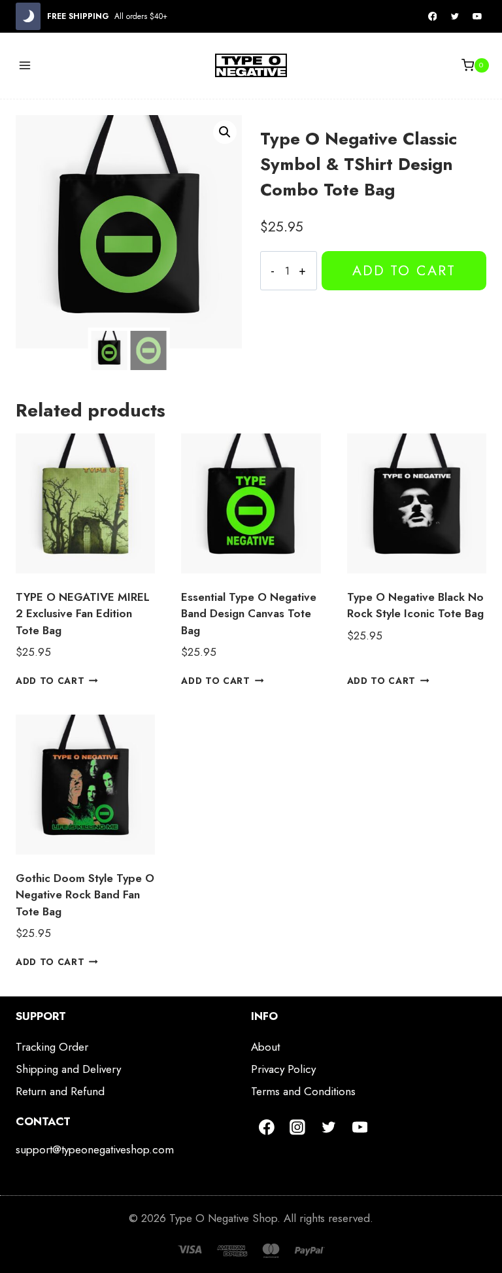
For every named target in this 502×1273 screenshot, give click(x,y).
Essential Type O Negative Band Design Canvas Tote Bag (248, 613)
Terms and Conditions (303, 1091)
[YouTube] (477, 16)
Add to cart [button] (50, 680)
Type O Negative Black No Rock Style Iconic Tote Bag (415, 605)
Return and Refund (60, 1091)
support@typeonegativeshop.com (95, 1149)
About (265, 1047)
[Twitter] (455, 16)
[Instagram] (298, 1127)
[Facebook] (433, 16)
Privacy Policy (283, 1069)
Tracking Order (52, 1047)
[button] (225, 132)
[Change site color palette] (28, 16)
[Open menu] (25, 65)
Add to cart (404, 270)
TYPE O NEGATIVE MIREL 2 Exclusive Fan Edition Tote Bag (83, 613)
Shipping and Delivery (68, 1069)
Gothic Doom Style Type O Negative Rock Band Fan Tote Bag (85, 894)
